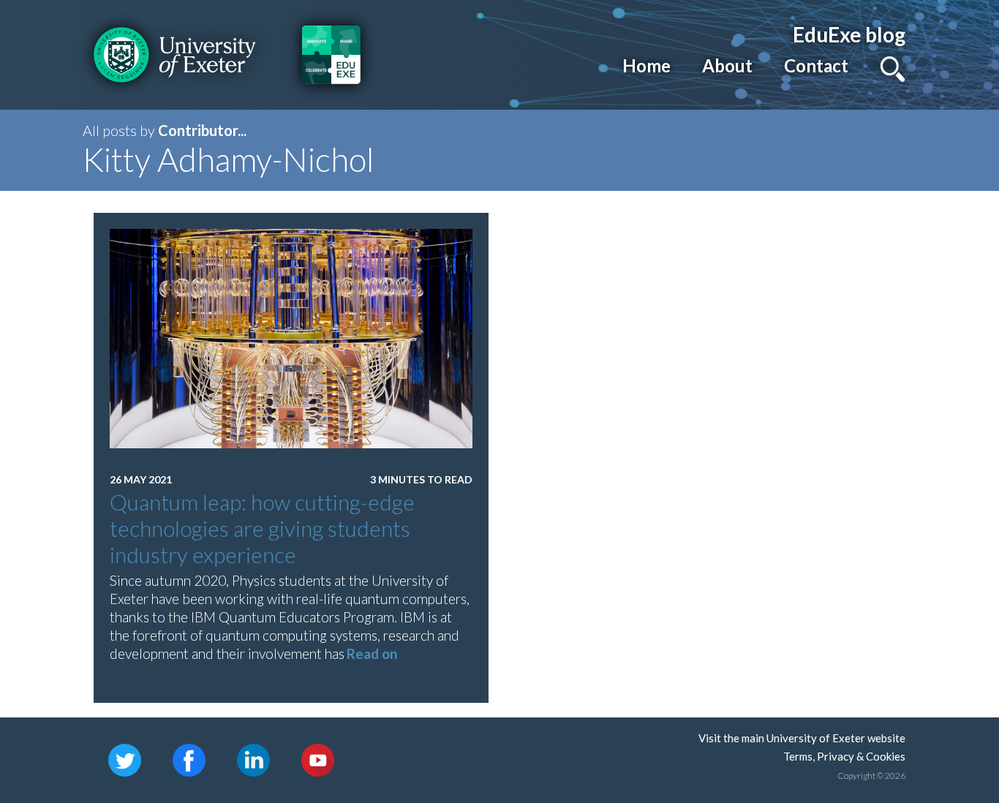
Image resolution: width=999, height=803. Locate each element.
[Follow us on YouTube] (318, 759)
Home (646, 65)
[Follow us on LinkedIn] (253, 759)
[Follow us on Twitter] (125, 759)
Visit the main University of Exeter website (801, 737)
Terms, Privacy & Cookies (844, 756)
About (727, 65)
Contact (816, 65)
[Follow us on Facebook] (189, 759)
